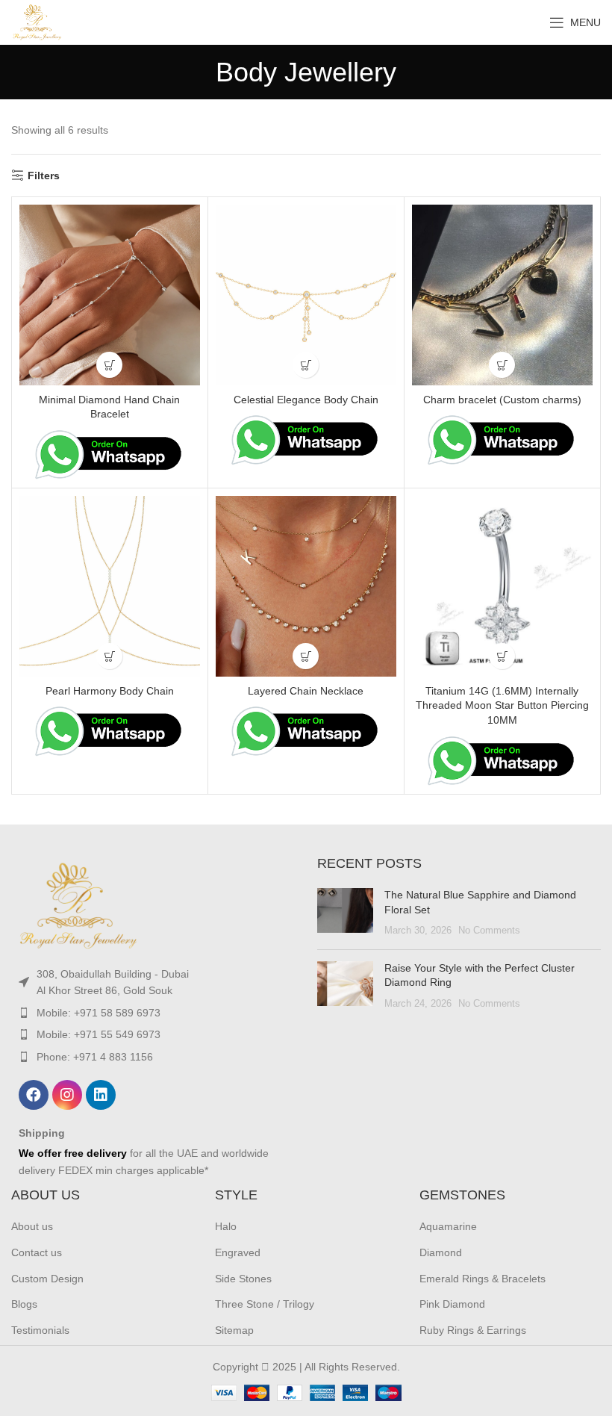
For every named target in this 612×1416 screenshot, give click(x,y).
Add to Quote (109, 365)
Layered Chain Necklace (305, 691)
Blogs (24, 1304)
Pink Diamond (452, 1304)
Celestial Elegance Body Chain (306, 400)
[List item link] (153, 982)
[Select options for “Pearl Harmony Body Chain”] (109, 656)
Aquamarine (448, 1226)
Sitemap (234, 1330)
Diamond (440, 1252)
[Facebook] (34, 1095)
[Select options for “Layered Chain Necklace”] (306, 656)
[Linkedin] (101, 1095)
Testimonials (40, 1330)
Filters (44, 175)
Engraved (237, 1252)
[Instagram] (67, 1095)
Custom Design (47, 1279)
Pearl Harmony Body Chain (110, 691)
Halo (226, 1226)
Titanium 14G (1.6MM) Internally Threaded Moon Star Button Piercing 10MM (502, 705)
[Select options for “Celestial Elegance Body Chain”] (306, 365)
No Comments (489, 930)
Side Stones (243, 1279)
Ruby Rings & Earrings (472, 1330)
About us (32, 1226)
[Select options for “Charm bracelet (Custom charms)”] (502, 365)
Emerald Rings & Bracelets (482, 1279)
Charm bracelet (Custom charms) (502, 400)
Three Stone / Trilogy (264, 1304)
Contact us (36, 1252)
